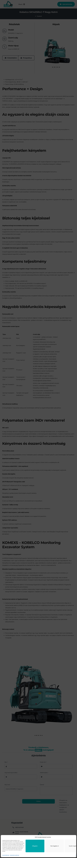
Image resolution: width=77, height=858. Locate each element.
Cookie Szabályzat (5, 855)
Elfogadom (35, 846)
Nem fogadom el (54, 846)
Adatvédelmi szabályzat (14, 855)
